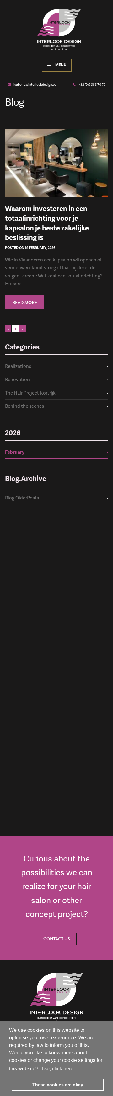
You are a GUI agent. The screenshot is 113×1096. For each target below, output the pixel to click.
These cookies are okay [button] (57, 1084)
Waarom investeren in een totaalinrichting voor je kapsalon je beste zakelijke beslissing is (47, 223)
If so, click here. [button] (57, 1068)
